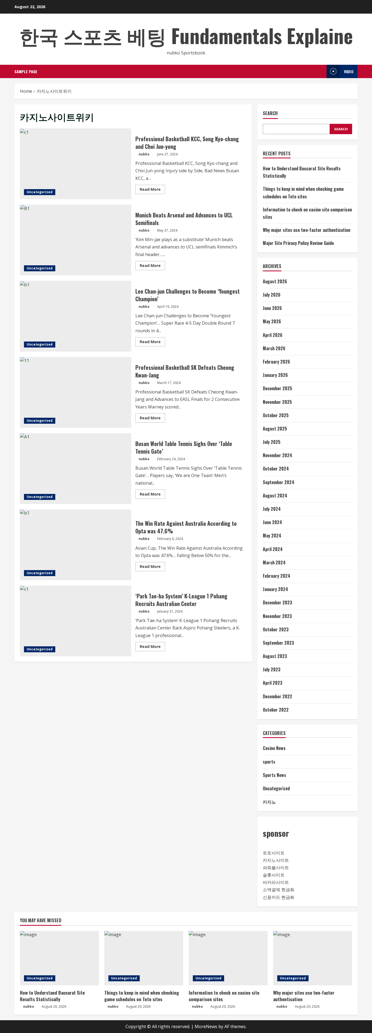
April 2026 (272, 335)
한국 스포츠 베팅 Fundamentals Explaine (186, 35)
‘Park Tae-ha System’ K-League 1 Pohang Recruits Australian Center (75, 621)
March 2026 (274, 348)
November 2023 (277, 616)
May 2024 (272, 535)
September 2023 (278, 643)
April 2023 (272, 683)
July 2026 (271, 294)
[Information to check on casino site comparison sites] (228, 958)
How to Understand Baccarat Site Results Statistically (52, 996)
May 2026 (272, 321)
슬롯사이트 (274, 875)
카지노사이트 (276, 860)
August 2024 (275, 495)
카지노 (269, 801)
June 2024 (272, 522)
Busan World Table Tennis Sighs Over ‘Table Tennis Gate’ (75, 468)
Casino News (274, 748)
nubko (144, 154)
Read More (152, 190)
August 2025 (275, 428)
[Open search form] (320, 71)
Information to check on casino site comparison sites (224, 996)
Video (348, 71)
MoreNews (206, 1026)
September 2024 (278, 482)
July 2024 (272, 509)
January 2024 (275, 589)
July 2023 (271, 669)
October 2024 (276, 468)
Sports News (274, 775)
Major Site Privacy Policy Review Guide (298, 243)
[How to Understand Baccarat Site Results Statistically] (59, 958)
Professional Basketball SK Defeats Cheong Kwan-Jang (75, 392)
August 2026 (275, 281)
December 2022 (277, 696)
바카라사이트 (276, 882)
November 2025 (277, 402)
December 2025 (277, 388)
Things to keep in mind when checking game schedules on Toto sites (141, 996)
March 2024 (274, 562)
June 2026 (272, 308)
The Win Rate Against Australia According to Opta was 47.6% (75, 544)
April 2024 (273, 549)
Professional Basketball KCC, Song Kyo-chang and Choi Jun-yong (75, 163)
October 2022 (276, 709)
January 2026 (275, 375)
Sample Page (25, 71)
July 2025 (271, 442)
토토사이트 (274, 853)
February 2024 (276, 576)
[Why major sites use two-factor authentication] (312, 958)
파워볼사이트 (276, 868)
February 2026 (276, 361)
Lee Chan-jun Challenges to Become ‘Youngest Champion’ (75, 316)
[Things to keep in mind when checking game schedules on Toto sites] (143, 958)
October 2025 (276, 415)
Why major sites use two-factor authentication (306, 230)
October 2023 (276, 629)
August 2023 (275, 656)
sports (269, 761)
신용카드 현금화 (278, 897)
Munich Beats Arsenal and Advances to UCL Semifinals (75, 240)
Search (270, 113)
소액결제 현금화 (278, 890)
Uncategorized (40, 192)
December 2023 (277, 602)
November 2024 (277, 455)
